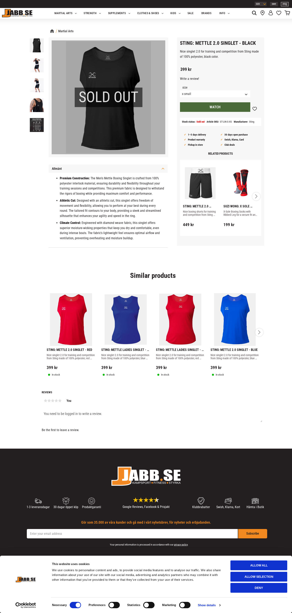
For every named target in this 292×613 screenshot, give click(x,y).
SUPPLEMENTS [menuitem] (117, 13)
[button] (278, 13)
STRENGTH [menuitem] (90, 13)
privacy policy (181, 544)
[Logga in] (270, 13)
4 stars (56, 400)
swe (274, 4)
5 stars (60, 400)
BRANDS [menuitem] (206, 13)
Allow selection (259, 576)
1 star (45, 400)
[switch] (114, 605)
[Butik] (262, 13)
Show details (207, 605)
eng (285, 4)
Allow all (259, 565)
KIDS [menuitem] (173, 13)
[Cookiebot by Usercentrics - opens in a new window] (25, 605)
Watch (215, 107)
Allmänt (57, 169)
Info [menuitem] (222, 13)
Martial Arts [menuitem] (63, 13)
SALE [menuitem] (190, 13)
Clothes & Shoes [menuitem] (148, 13)
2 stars (49, 400)
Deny (259, 588)
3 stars (52, 400)
